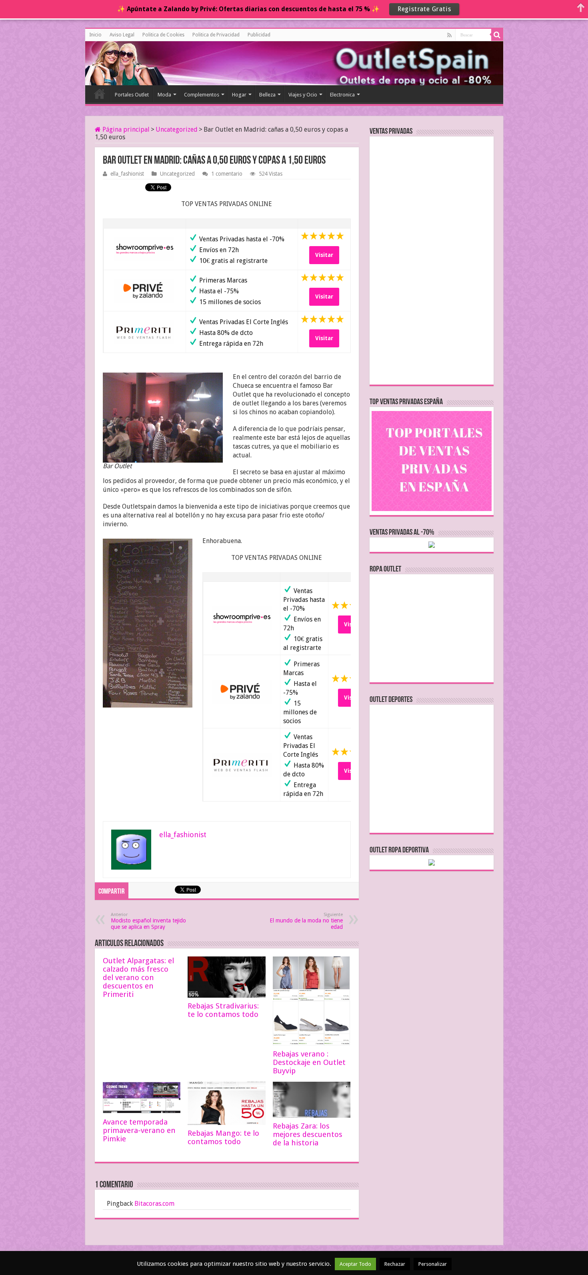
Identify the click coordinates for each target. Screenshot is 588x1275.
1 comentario (226, 173)
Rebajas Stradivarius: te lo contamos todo (223, 1010)
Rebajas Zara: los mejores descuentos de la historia (307, 1134)
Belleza (267, 95)
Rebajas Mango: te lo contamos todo (223, 1137)
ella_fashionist (127, 173)
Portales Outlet (132, 95)
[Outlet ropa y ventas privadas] (121, 62)
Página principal (125, 129)
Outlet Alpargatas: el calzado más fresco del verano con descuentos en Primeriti (138, 977)
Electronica (342, 95)
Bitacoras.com (154, 1203)
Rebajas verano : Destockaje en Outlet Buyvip (309, 1062)
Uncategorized (177, 129)
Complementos (201, 95)
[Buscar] (497, 35)
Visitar (324, 255)
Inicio (95, 35)
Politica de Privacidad (216, 35)
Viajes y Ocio (302, 95)
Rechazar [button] (394, 1264)
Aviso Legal (122, 35)
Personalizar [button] (432, 1264)
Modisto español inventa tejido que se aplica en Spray (148, 921)
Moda (164, 95)
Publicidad (259, 35)
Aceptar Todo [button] (355, 1264)
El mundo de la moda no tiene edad (306, 921)
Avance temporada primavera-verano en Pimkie (139, 1130)
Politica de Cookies (163, 35)
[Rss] (449, 35)
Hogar (239, 95)
